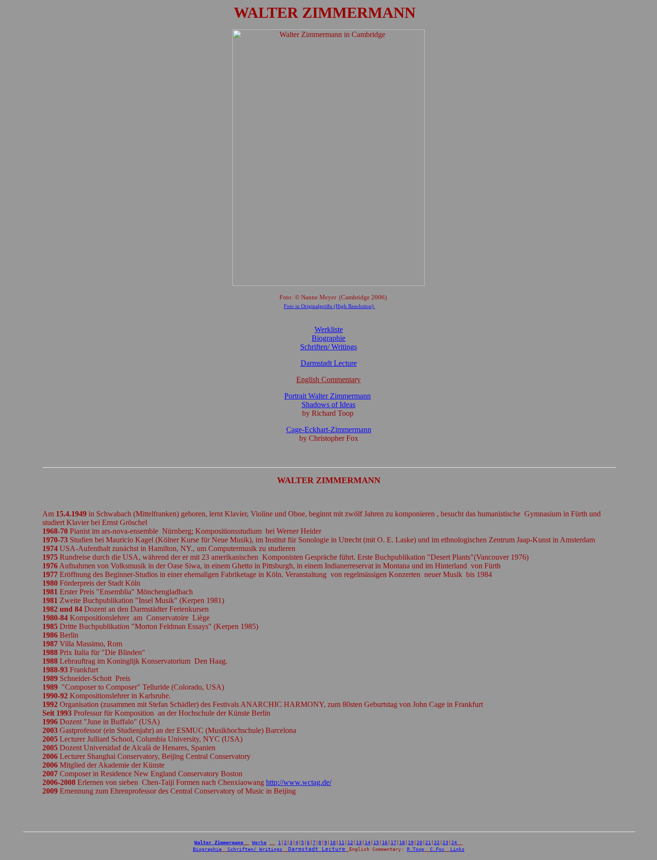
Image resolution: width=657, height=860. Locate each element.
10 (333, 842)
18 (402, 842)
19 (411, 842)
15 (376, 842)
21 (428, 842)
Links (457, 849)
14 (367, 842)
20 (419, 842)
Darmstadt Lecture (329, 363)
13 (359, 842)
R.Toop (415, 849)
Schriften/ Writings (254, 849)
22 (437, 842)
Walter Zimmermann (218, 842)
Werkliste (329, 329)
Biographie (328, 338)
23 (445, 842)
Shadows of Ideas (328, 404)
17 (393, 842)
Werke (259, 842)
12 (350, 842)
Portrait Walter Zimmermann (327, 396)
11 (341, 842)
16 (385, 842)
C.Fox (437, 849)
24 (454, 842)
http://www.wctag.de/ (298, 782)
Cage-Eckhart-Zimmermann (328, 429)
